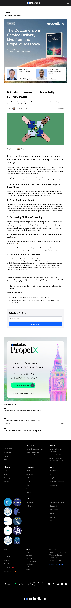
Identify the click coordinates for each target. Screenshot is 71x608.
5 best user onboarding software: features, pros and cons (22, 421)
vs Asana (29, 570)
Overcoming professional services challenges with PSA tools (22, 411)
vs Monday (29, 567)
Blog (5, 408)
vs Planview (30, 564)
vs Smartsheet (31, 561)
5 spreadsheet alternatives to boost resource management (22, 431)
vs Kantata (29, 556)
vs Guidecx (29, 553)
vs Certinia (29, 558)
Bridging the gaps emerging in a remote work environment (30, 297)
